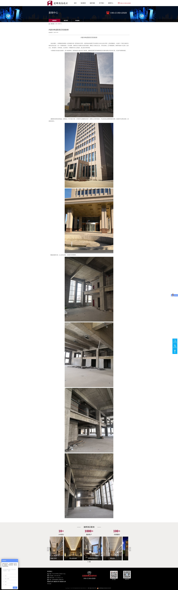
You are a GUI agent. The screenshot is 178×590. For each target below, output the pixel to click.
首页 (75, 3)
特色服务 (77, 20)
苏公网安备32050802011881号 (104, 588)
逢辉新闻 (54, 20)
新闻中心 (110, 3)
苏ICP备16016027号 (92, 588)
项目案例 (83, 3)
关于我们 (101, 3)
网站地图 (49, 583)
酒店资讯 (66, 20)
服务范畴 (92, 3)
